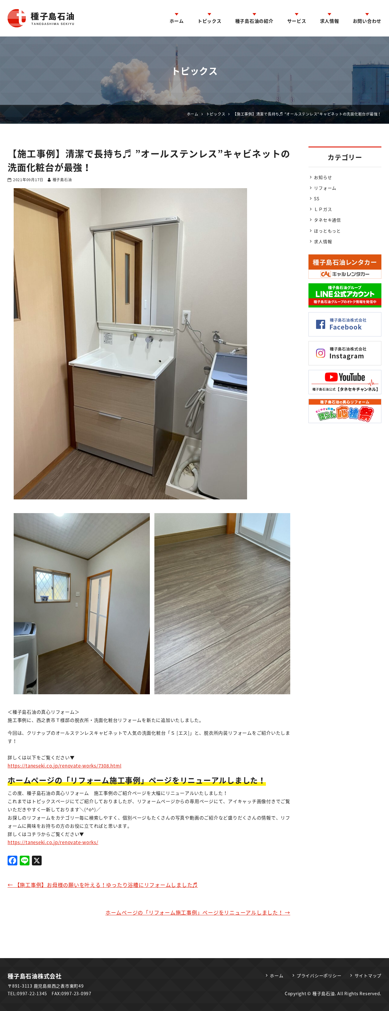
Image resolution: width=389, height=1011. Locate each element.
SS (316, 198)
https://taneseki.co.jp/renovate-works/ (53, 842)
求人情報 (329, 21)
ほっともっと (327, 231)
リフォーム (325, 188)
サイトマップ (368, 975)
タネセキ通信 (327, 220)
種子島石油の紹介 (254, 21)
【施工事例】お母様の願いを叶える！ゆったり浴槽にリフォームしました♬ (103, 885)
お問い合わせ (367, 21)
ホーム (177, 21)
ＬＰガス (323, 209)
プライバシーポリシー (319, 975)
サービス (296, 21)
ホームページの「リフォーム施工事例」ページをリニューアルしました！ (197, 912)
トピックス (210, 21)
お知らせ (323, 177)
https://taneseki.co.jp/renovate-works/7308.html (64, 765)
